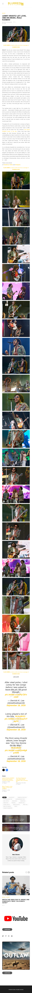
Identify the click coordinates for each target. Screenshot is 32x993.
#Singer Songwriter (7, 808)
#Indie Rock (5, 802)
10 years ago (9, 22)
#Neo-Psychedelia (7, 806)
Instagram (17, 164)
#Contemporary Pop (7, 799)
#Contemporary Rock (20, 799)
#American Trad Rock (22, 797)
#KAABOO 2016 (22, 802)
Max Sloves (4, 22)
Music (4, 13)
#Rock (16, 806)
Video (8, 897)
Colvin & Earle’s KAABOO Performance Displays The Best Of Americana (8, 779)
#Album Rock (11, 797)
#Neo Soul (25, 804)
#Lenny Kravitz (6, 804)
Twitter (11, 164)
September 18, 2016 (16, 705)
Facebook (6, 164)
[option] (16, 890)
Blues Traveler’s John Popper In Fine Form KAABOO (7, 787)
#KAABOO (20, 716)
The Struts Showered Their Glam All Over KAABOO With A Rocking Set (22, 779)
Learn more (7, 929)
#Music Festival (16, 804)
